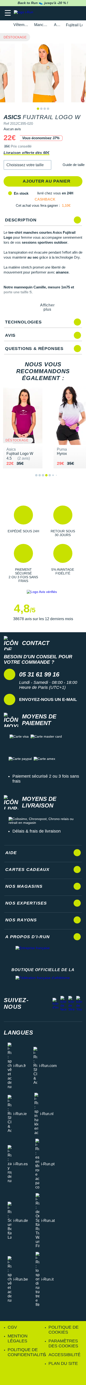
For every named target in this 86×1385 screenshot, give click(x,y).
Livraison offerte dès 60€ (26, 153)
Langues (18, 1032)
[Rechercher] (49, 13)
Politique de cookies (63, 1330)
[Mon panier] (77, 13)
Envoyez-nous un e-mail (48, 699)
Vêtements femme (21, 25)
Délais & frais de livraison (36, 831)
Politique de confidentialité (27, 1352)
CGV (12, 1327)
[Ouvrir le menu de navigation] (8, 13)
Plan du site (63, 1363)
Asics (57, 25)
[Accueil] (5, 25)
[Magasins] (59, 13)
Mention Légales (17, 1338)
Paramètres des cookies (63, 1343)
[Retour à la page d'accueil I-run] (24, 13)
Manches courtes (41, 25)
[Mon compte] (68, 13)
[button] (27, 165)
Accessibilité (64, 1354)
